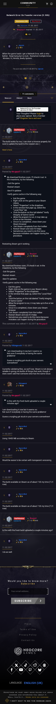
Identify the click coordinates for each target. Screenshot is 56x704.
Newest (8, 98)
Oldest (19, 98)
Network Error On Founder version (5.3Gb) (30, 109)
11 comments (28, 94)
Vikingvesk (17, 345)
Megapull (21, 30)
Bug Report (36, 21)
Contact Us (28, 640)
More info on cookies (37, 697)
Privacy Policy (28, 635)
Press (28, 624)
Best (30, 98)
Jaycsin (24, 25)
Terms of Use (28, 629)
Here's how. (7, 150)
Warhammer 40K (22, 21)
